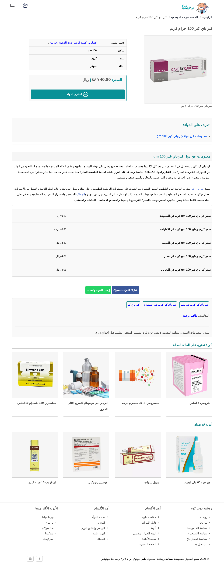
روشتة (203, 517)
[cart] (25, 5)
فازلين (53, 42)
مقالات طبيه (149, 517)
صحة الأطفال (148, 538)
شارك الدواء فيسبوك (125, 289)
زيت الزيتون (65, 42)
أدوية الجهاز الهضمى (144, 533)
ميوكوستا (48, 538)
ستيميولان (48, 528)
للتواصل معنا (200, 544)
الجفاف (80, 194)
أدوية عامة (99, 533)
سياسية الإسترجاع (197, 538)
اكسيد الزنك (80, 42)
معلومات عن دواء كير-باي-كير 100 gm (182, 136)
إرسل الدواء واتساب (98, 289)
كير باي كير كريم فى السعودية (160, 304)
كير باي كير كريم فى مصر (194, 304)
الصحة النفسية (147, 544)
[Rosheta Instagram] (30, 559)
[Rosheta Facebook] (39, 559)
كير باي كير (198, 188)
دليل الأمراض (148, 522)
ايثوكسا (49, 533)
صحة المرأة (98, 517)
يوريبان (50, 522)
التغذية (101, 522)
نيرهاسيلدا (48, 517)
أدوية (153, 528)
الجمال (101, 538)
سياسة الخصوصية (197, 528)
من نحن (202, 522)
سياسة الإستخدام (197, 533)
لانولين (93, 42)
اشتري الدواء (74, 94)
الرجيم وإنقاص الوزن (93, 528)
